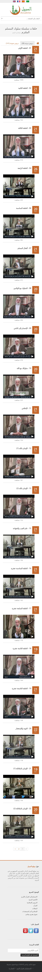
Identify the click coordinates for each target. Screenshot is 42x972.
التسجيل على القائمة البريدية (30, 955)
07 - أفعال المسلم (24, 248)
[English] (14, 1)
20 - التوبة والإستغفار (23, 728)
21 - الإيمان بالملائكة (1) (22, 768)
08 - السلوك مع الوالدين (22, 288)
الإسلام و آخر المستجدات (29, 911)
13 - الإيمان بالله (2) (23, 488)
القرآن (35, 906)
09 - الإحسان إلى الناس (22, 328)
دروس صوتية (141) (12, 43)
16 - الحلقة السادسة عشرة (21, 568)
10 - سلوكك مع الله (24, 368)
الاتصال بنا (11, 968)
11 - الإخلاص (26, 408)
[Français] (19, 1)
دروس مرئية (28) (27, 43)
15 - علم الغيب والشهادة (22, 528)
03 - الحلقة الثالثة (24, 128)
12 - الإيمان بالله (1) (23, 448)
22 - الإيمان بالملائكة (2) (22, 808)
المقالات (34, 908)
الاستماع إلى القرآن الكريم (29, 897)
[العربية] (28, 1)
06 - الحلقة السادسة (23, 208)
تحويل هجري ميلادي (31, 914)
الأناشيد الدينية (33, 900)
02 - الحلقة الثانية (24, 88)
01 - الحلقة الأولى (24, 48)
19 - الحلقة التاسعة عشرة (21, 688)
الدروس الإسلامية (32, 903)
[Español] (23, 1)
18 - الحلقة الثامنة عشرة (22, 648)
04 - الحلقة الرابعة (24, 168)
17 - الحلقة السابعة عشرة (21, 608)
